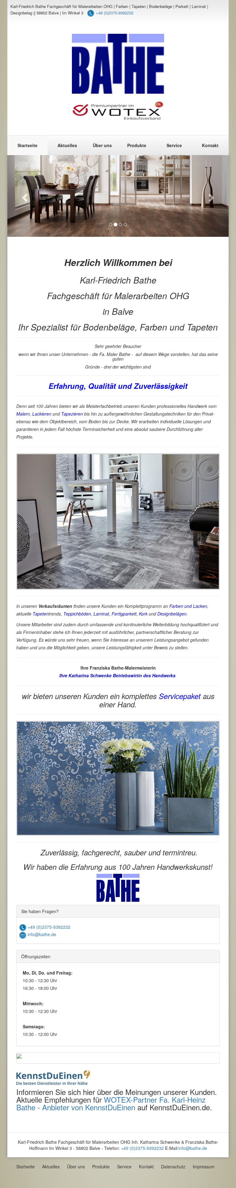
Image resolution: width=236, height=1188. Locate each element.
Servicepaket (180, 696)
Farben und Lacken (188, 606)
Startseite (27, 145)
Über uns (102, 145)
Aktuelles (67, 145)
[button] (24, 196)
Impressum (203, 1166)
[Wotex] (118, 110)
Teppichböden (77, 614)
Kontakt (210, 145)
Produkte (136, 145)
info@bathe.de (41, 934)
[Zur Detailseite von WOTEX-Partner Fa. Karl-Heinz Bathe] (53, 1076)
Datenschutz (173, 1166)
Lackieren (41, 414)
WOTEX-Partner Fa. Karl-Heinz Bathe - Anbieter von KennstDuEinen (111, 1103)
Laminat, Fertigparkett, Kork (120, 614)
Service (174, 145)
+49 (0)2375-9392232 (114, 13)
